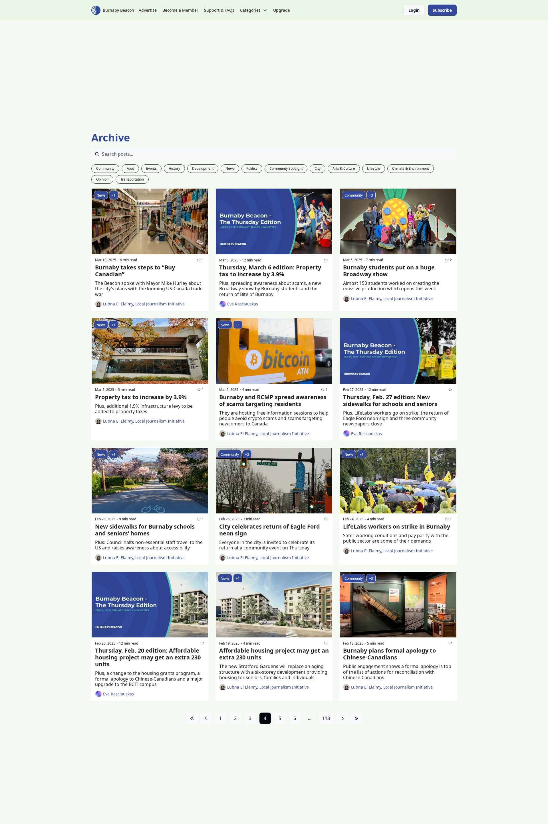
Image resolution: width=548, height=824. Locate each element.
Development (202, 168)
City (318, 168)
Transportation (132, 179)
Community (105, 168)
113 (326, 718)
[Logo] (95, 10)
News (229, 168)
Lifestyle (373, 168)
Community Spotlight (286, 168)
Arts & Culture (344, 168)
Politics (251, 168)
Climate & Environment (410, 168)
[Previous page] (205, 718)
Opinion (102, 179)
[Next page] (342, 718)
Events (151, 168)
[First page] (192, 718)
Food (130, 168)
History (174, 168)
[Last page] (356, 718)
